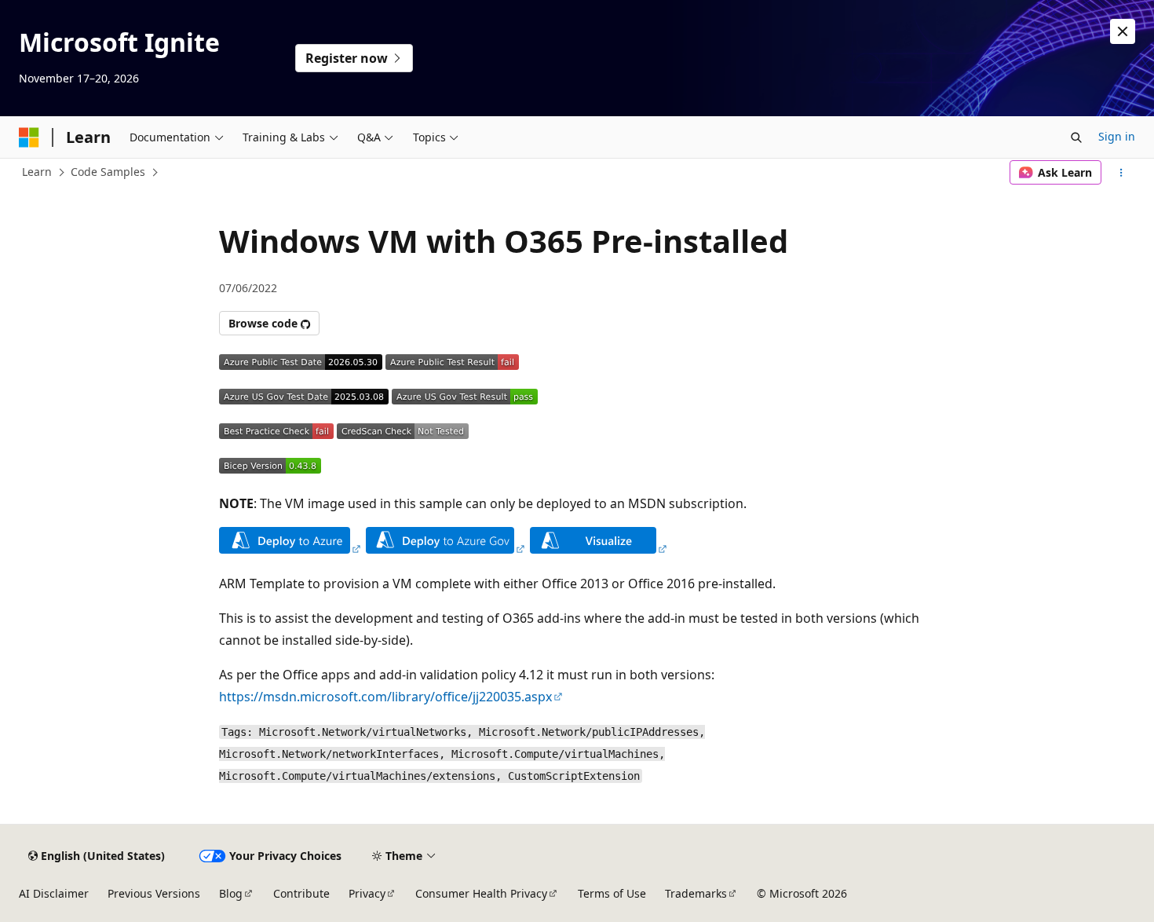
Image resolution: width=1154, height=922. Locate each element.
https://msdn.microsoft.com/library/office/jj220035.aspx (385, 696)
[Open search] (1076, 137)
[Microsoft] (29, 137)
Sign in (1116, 136)
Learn (37, 171)
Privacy (367, 893)
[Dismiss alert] (1122, 31)
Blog (231, 893)
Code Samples (108, 171)
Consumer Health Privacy (481, 893)
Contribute (301, 893)
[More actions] (1121, 172)
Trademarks (696, 893)
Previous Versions (154, 893)
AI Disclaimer (54, 893)
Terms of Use (612, 893)
